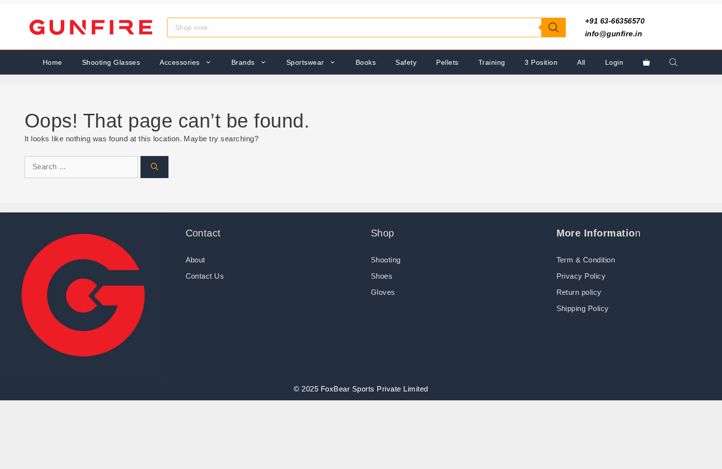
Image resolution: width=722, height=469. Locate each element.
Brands (243, 62)
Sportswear (305, 62)
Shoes (381, 276)
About (195, 260)
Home (52, 62)
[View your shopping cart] (646, 62)
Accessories (179, 62)
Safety (406, 62)
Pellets (447, 62)
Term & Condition (585, 260)
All (581, 62)
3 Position (541, 62)
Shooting (386, 260)
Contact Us (205, 276)
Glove (381, 292)
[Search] (553, 27)
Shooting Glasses (111, 62)
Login (614, 62)
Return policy (579, 292)
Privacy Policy (581, 276)
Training (491, 62)
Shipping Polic (580, 308)
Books (366, 62)
